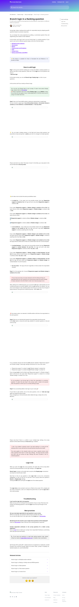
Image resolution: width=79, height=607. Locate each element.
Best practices (64, 25)
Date (13, 49)
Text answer (15, 45)
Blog (54, 597)
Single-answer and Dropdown (19, 48)
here (15, 530)
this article (17, 522)
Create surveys (20, 14)
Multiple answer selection (18, 43)
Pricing (63, 597)
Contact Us (47, 599)
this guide (24, 90)
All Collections (13, 14)
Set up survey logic (29, 14)
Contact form (15, 51)
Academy (55, 602)
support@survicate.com (26, 538)
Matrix (13, 46)
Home (63, 595)
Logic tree (63, 21)
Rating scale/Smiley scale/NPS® (19, 52)
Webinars (55, 599)
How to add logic (64, 19)
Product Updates (56, 595)
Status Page (47, 595)
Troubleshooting (64, 23)
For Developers (48, 597)
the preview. (43, 516)
